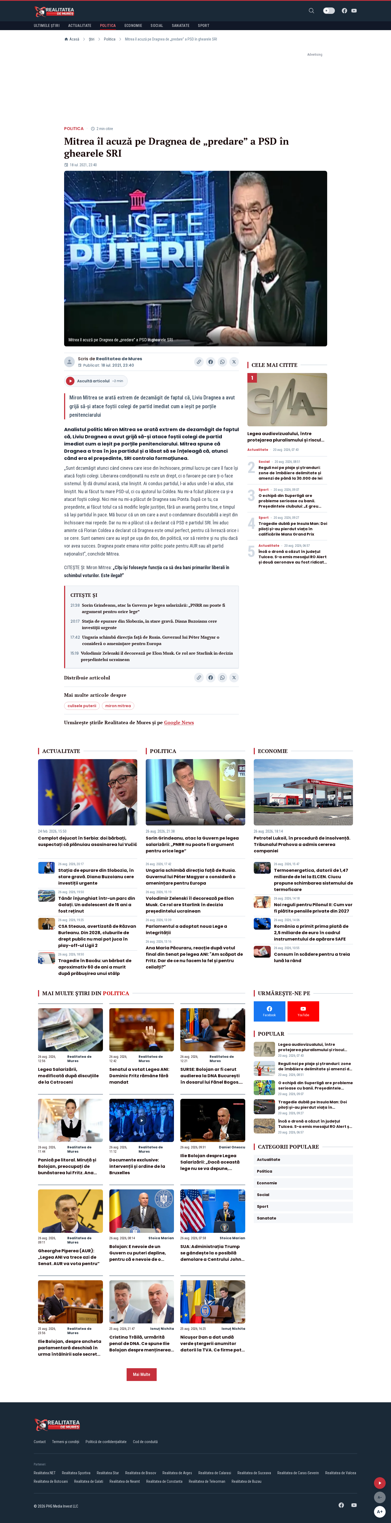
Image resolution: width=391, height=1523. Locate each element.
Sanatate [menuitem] (181, 25)
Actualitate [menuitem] (79, 25)
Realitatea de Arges (177, 1473)
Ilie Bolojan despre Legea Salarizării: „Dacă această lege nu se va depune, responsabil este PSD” (210, 1165)
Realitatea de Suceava (254, 1473)
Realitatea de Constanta (164, 1481)
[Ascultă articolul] (380, 1483)
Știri (91, 39)
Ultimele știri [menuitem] (47, 25)
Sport (264, 490)
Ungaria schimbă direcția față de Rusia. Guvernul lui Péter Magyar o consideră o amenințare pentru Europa (150, 640)
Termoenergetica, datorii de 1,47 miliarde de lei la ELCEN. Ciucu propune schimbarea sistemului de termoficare (313, 880)
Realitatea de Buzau (246, 1481)
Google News (179, 722)
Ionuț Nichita (162, 1328)
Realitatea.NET (45, 1473)
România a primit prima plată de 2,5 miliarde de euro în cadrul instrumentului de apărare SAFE (311, 932)
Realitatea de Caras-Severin (298, 1473)
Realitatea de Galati (88, 1481)
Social (264, 462)
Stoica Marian (161, 1238)
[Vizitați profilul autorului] (69, 362)
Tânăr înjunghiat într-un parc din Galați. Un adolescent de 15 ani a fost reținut (96, 904)
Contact (40, 1442)
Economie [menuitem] (133, 25)
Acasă (74, 39)
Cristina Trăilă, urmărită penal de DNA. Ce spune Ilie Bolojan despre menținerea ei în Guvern (140, 1346)
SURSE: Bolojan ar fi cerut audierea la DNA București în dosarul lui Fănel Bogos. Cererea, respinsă (210, 1079)
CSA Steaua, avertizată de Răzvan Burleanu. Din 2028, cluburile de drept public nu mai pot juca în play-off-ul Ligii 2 (97, 936)
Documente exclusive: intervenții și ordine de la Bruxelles (137, 1166)
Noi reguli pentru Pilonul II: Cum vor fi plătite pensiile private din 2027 (313, 908)
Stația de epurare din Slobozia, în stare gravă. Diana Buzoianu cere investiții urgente (149, 624)
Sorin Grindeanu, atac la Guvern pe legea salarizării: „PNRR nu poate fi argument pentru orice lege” (153, 608)
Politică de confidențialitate (106, 1442)
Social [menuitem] (157, 25)
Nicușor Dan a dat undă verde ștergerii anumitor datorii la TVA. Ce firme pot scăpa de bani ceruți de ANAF (211, 1350)
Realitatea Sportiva (76, 1473)
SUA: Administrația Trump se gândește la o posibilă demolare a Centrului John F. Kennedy (210, 1256)
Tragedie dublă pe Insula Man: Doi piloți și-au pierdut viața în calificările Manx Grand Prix (293, 529)
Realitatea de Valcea (340, 1473)
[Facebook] (344, 10)
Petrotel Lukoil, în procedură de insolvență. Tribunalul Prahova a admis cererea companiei (302, 844)
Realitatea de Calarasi (214, 1473)
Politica (109, 39)
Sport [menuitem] (203, 25)
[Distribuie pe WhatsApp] (222, 362)
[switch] (329, 10)
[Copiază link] (199, 362)
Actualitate (257, 450)
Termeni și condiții (65, 1442)
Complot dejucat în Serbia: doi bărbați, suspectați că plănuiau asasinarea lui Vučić (87, 841)
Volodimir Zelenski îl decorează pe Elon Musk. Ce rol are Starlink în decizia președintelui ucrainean (157, 656)
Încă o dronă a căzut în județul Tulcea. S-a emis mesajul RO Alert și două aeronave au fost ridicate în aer (293, 559)
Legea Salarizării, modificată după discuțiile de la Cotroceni (68, 1075)
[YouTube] (354, 10)
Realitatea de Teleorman (207, 1481)
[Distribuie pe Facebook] (210, 362)
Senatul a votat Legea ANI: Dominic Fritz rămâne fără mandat (139, 1075)
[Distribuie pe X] (234, 362)
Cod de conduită (145, 1442)
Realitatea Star (108, 1473)
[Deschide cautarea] (311, 10)
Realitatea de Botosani (51, 1481)
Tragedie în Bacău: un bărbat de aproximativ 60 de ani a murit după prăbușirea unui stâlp (94, 967)
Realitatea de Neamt (125, 1481)
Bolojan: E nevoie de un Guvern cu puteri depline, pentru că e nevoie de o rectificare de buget (137, 1256)
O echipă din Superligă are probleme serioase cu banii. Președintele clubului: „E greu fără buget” (288, 503)
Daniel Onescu (232, 1147)
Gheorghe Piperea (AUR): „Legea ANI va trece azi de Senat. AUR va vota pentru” (69, 1257)
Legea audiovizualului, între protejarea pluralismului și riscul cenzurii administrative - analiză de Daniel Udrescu (284, 443)
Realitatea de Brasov (140, 1473)
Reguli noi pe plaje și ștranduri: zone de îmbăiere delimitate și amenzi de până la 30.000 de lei (290, 473)
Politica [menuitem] (108, 25)
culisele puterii (82, 705)
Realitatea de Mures (119, 359)
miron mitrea (118, 705)
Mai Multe (141, 1374)
